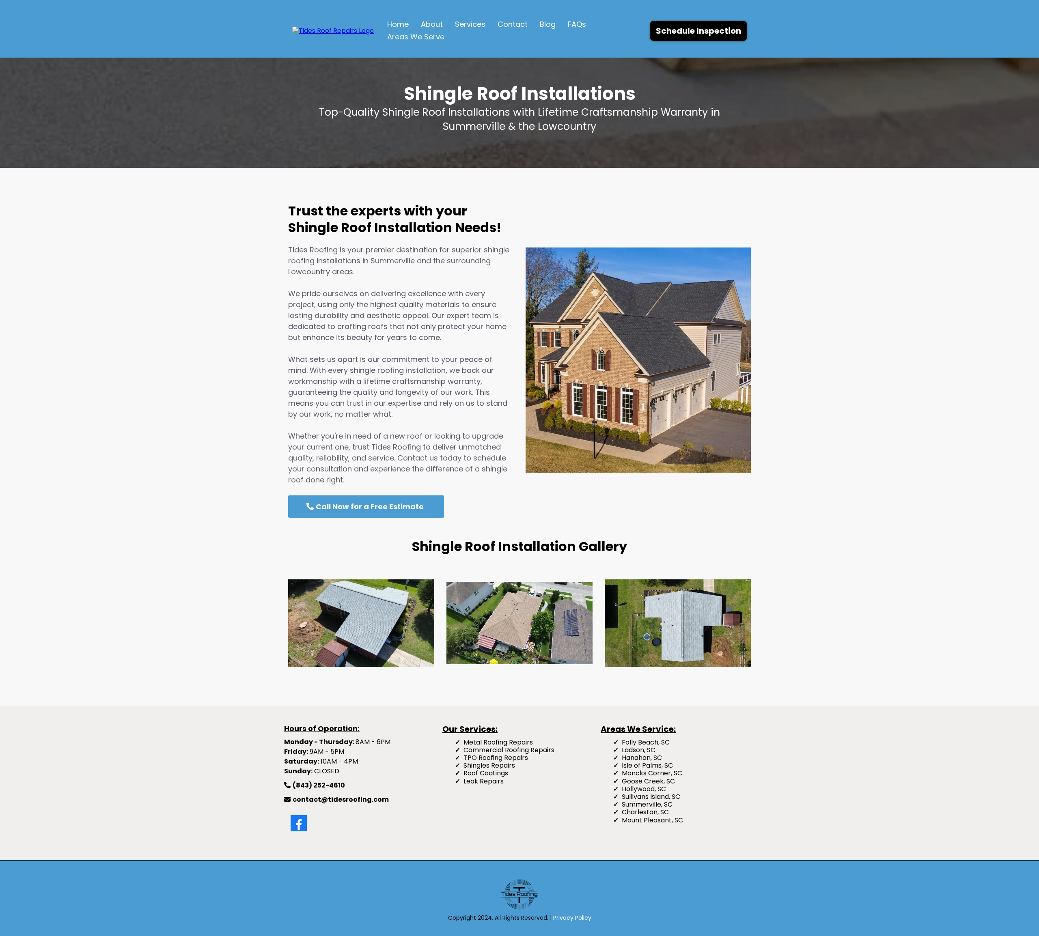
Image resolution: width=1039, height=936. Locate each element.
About (432, 24)
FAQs (577, 24)
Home (398, 24)
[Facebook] (298, 823)
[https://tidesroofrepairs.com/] (333, 30)
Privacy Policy (572, 918)
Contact (513, 24)
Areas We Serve (415, 37)
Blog (548, 24)
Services (470, 24)
